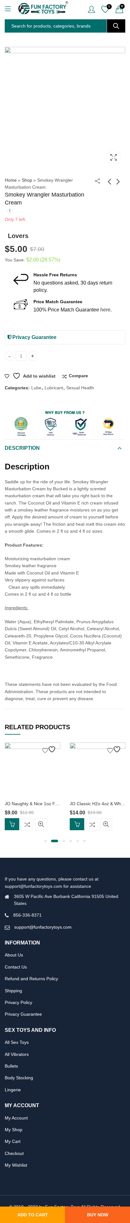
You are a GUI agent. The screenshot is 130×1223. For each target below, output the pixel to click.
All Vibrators (17, 1054)
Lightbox (113, 157)
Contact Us (16, 966)
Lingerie (13, 1089)
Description (22, 448)
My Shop (13, 1129)
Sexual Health (80, 387)
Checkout (14, 1153)
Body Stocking (19, 1077)
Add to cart (32, 1214)
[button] (45, 841)
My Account (16, 1117)
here (105, 309)
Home (11, 180)
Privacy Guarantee (33, 337)
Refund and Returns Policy (31, 978)
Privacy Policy (18, 1002)
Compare (78, 375)
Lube (36, 387)
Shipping (13, 990)
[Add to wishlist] (49, 749)
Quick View (41, 824)
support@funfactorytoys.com (43, 927)
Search (116, 26)
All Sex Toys (17, 1042)
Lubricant (53, 387)
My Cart (13, 1141)
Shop (27, 180)
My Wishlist (16, 1165)
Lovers (18, 235)
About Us (14, 954)
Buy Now (97, 1214)
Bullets (11, 1066)
